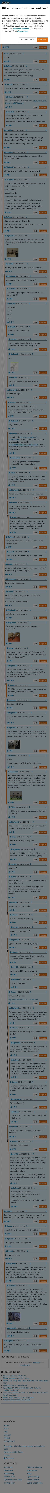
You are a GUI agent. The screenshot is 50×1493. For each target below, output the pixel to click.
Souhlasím (42, 39)
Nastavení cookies (27, 39)
